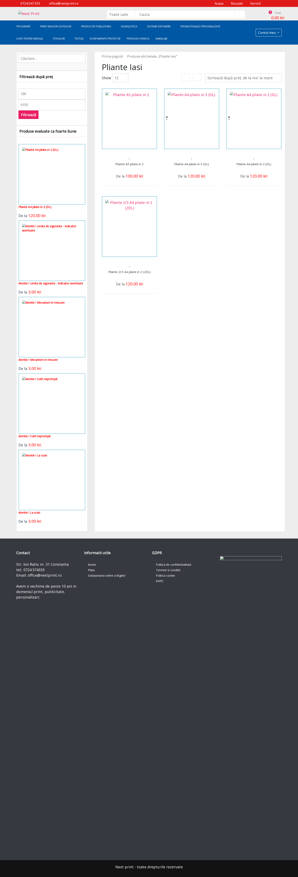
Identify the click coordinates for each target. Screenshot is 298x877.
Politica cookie (165, 575)
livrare (92, 564)
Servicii (255, 3)
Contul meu (267, 32)
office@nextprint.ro (63, 3)
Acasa (218, 3)
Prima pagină (112, 56)
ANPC (160, 581)
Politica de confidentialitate (173, 564)
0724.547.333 (30, 3)
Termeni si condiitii (168, 570)
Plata (91, 570)
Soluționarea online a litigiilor (107, 575)
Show (106, 77)
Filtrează (28, 114)
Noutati (236, 3)
